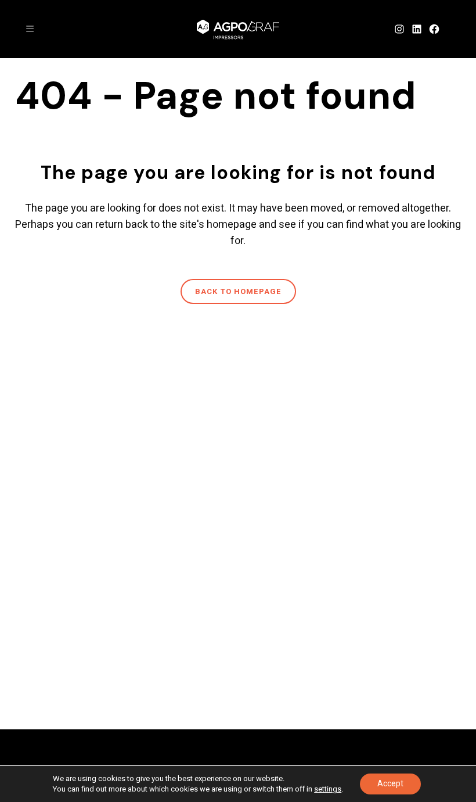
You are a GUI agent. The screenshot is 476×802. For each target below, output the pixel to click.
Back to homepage (238, 291)
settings (327, 789)
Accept (390, 784)
